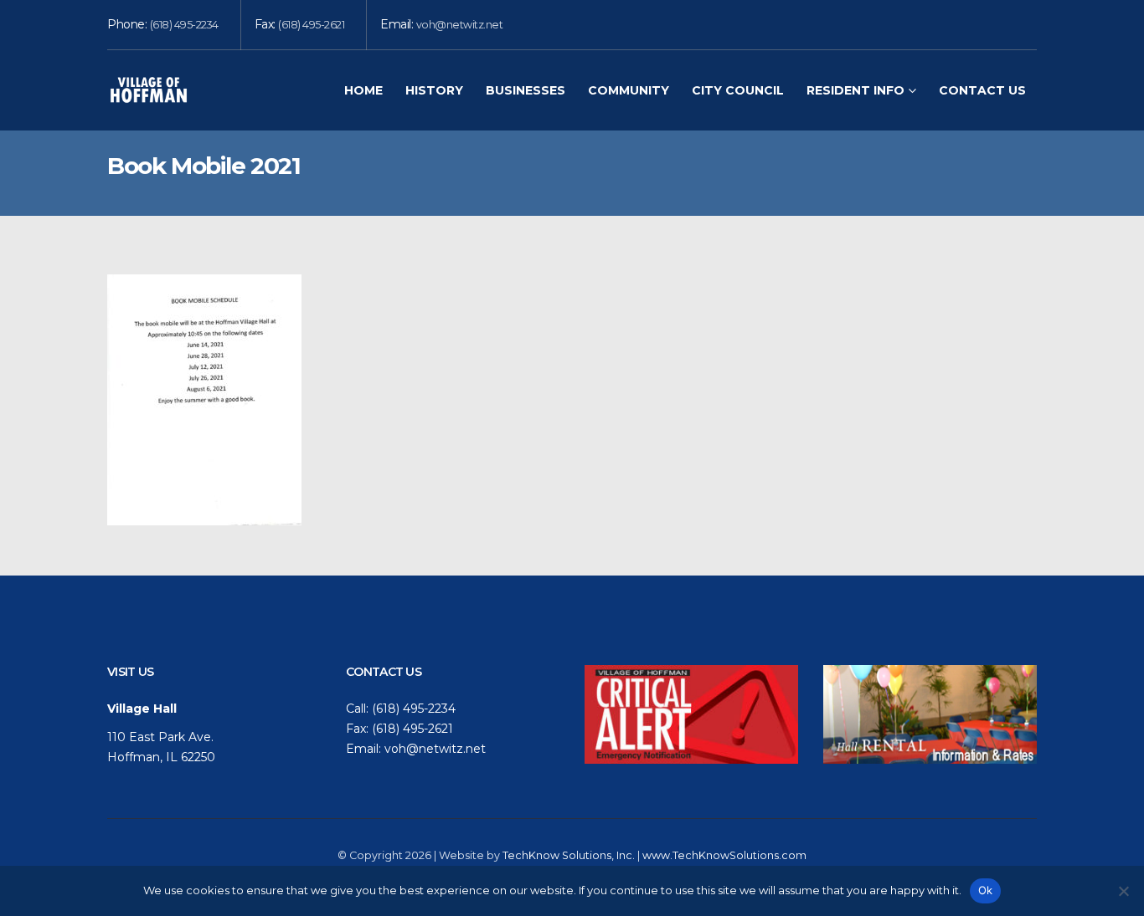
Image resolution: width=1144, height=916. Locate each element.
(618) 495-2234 (184, 24)
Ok (985, 890)
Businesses (525, 90)
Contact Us (982, 90)
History (434, 90)
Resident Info (855, 90)
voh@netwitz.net (459, 24)
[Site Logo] (149, 90)
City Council (738, 90)
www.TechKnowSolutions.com (724, 855)
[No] (1123, 891)
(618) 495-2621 (311, 24)
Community (628, 90)
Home (363, 90)
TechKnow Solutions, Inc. (568, 855)
